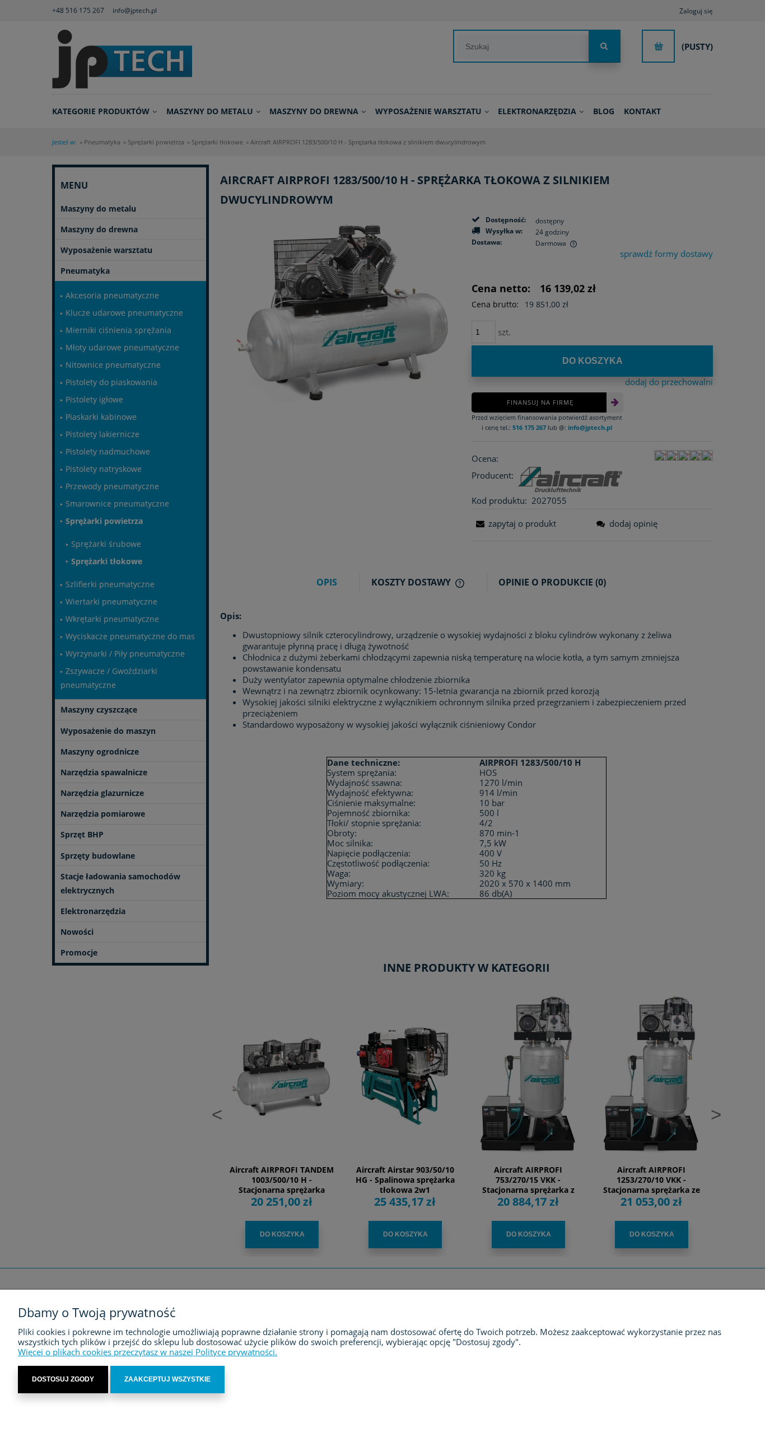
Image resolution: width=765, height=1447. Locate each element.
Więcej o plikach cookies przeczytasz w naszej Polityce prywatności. (147, 1351)
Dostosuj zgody (63, 1379)
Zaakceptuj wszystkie (167, 1379)
